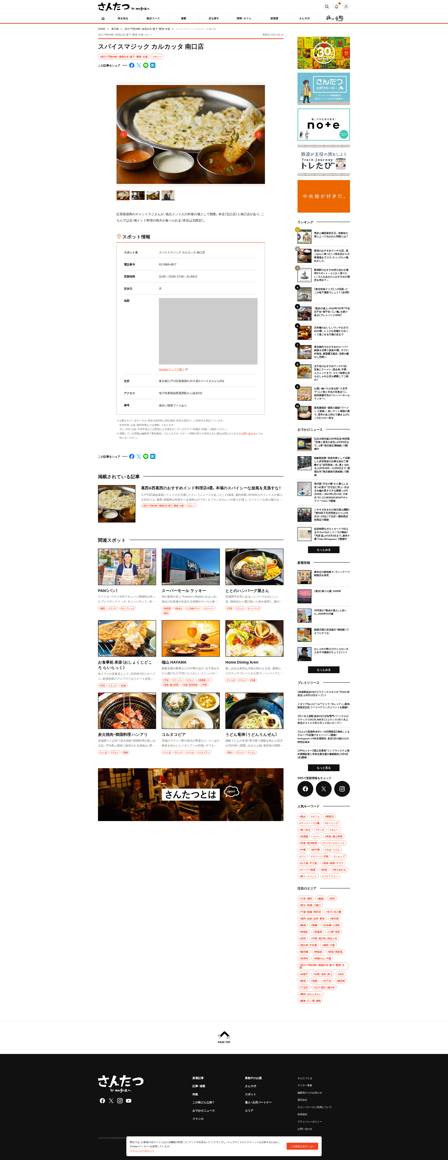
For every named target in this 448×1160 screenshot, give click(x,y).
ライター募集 (305, 1085)
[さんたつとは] (191, 794)
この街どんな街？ (203, 1102)
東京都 (115, 28)
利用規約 (302, 1114)
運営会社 (302, 1099)
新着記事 (198, 1078)
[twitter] (111, 1100)
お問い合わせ (248, 433)
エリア (249, 1110)
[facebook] (102, 1100)
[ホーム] (103, 18)
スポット (250, 1094)
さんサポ (250, 1086)
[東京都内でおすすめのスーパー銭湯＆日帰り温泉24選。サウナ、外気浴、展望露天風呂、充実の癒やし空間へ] (324, 350)
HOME (101, 28)
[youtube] (128, 1100)
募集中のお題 (253, 1078)
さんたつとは (305, 1078)
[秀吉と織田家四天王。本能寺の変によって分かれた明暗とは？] (324, 237)
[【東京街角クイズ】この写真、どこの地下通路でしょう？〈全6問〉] (324, 293)
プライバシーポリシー (310, 1121)
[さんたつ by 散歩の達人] (124, 6)
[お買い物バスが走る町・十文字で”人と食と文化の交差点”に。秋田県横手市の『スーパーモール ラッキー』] (324, 392)
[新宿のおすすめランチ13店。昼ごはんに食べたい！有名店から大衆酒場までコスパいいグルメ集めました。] (324, 254)
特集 (195, 1094)
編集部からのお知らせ (310, 1092)
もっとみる (324, 549)
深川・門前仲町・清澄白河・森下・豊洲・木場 (147, 28)
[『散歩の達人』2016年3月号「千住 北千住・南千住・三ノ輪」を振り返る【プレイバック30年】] (324, 312)
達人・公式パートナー (258, 1102)
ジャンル (198, 1118)
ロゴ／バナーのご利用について (315, 1107)
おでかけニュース (203, 1110)
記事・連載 (198, 1086)
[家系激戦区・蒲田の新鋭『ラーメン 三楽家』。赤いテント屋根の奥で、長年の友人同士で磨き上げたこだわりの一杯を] (324, 411)
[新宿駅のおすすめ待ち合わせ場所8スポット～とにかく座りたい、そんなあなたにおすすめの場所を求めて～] (324, 273)
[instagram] (119, 1100)
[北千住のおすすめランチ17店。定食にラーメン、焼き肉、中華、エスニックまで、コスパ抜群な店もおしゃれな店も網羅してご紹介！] (324, 371)
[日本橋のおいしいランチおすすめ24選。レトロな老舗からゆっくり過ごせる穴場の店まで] (324, 331)
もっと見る (324, 767)
